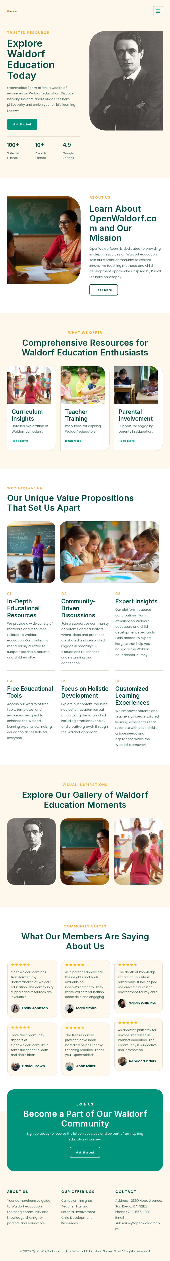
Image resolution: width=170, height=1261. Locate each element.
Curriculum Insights (76, 1200)
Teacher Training (74, 1206)
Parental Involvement (78, 1212)
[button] (22, 124)
